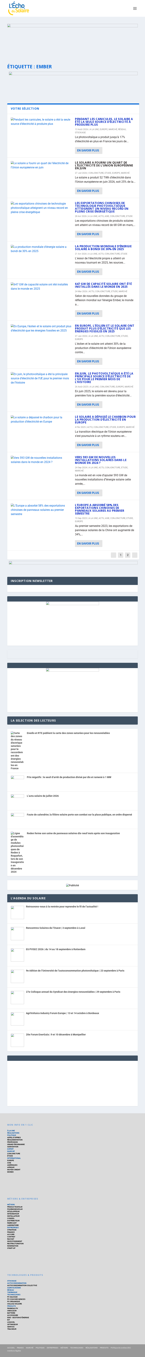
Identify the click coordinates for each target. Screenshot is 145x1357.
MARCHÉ (113, 129)
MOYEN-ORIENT (13, 1170)
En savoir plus (88, 150)
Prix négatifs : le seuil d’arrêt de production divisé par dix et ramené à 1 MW (69, 777)
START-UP (11, 1248)
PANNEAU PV (12, 1308)
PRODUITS (11, 1306)
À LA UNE (11, 1131)
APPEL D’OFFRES (14, 1137)
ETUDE (108, 173)
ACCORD (10, 1234)
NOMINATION (12, 1246)
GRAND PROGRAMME (16, 1144)
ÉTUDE (10, 1156)
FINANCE (11, 1232)
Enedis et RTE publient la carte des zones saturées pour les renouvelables (68, 733)
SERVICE (10, 1327)
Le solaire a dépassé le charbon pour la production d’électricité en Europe (105, 419)
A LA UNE (94, 129)
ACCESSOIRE (12, 1315)
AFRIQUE (10, 1167)
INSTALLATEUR (13, 1216)
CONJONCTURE (96, 173)
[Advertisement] (72, 1083)
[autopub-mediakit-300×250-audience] (72, 670)
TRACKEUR (11, 1329)
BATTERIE (11, 1313)
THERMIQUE (12, 1292)
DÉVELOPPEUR (13, 1211)
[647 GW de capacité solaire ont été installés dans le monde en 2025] (41, 286)
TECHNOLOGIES (13, 1295)
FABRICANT (12, 1223)
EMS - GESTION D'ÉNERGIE (18, 1318)
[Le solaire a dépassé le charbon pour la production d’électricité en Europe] (41, 419)
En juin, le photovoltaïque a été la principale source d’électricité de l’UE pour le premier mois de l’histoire (104, 378)
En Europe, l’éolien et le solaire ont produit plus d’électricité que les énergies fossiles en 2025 (104, 328)
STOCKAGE (80, 132)
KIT (8, 1320)
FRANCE (20, 1348)
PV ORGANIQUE (13, 1301)
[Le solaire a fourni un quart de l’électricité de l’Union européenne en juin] (41, 165)
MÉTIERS (11, 1205)
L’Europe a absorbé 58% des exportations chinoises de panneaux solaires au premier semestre (99, 509)
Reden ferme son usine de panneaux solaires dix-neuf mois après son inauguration (73, 833)
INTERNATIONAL (14, 1158)
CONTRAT (11, 1237)
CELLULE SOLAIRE (14, 1304)
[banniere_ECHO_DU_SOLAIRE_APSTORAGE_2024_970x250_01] (72, 40)
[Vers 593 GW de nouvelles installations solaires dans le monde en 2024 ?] (41, 460)
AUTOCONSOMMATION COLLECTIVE (22, 1285)
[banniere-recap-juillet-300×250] (72, 604)
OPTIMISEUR (12, 1324)
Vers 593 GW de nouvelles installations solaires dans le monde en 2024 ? (100, 460)
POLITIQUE (11, 1135)
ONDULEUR (11, 1311)
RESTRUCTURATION (15, 1244)
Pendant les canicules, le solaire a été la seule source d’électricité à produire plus (104, 122)
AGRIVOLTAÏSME (14, 1288)
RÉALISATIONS (13, 1133)
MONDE (10, 1172)
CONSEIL (10, 1218)
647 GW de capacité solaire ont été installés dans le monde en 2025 (103, 285)
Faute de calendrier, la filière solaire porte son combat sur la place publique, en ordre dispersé (79, 814)
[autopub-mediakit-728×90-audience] (73, 563)
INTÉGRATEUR (13, 1214)
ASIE (107, 216)
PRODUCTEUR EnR (14, 1207)
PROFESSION (12, 1142)
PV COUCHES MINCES (16, 1299)
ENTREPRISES (13, 1228)
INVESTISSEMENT (14, 1241)
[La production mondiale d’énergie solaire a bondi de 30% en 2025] (41, 249)
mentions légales (14, 1351)
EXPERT (10, 1149)
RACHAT (10, 1239)
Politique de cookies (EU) (121, 1348)
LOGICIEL (11, 1322)
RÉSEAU (122, 129)
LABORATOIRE (13, 1225)
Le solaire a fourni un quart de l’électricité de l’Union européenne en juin (104, 165)
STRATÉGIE (11, 1230)
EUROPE (104, 129)
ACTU (101, 216)
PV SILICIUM (12, 1297)
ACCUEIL (11, 1348)
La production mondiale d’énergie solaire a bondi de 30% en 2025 (103, 247)
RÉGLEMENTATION (14, 1140)
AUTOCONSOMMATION (16, 1283)
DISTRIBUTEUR (13, 1221)
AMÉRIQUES (12, 1165)
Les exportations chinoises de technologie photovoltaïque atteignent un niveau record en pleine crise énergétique (101, 207)
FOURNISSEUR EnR (14, 1209)
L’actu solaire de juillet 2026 (43, 795)
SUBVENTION (12, 1147)
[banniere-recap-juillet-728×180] (73, 74)
